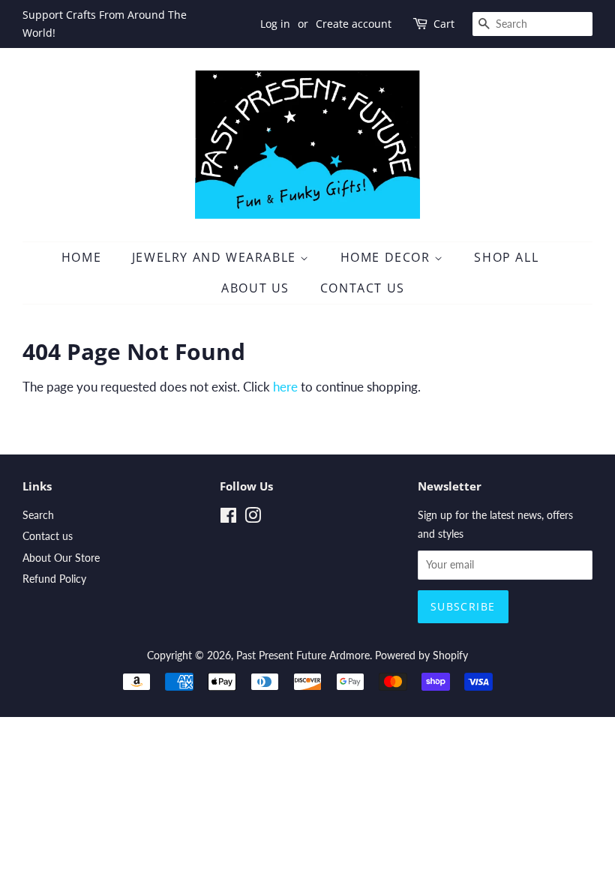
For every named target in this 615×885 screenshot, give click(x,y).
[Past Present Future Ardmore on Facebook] (228, 518)
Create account (354, 23)
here (285, 386)
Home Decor (387, 257)
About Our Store (61, 557)
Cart (444, 23)
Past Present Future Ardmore (303, 655)
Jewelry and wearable (216, 257)
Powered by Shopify (421, 655)
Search (38, 514)
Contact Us (362, 288)
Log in (275, 23)
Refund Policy (54, 578)
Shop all (506, 257)
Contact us (47, 536)
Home (81, 257)
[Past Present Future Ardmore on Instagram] (252, 518)
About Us (255, 288)
